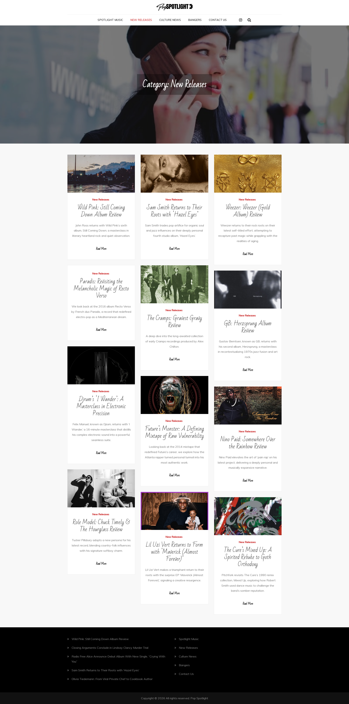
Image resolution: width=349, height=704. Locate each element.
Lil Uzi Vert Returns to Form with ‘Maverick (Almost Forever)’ (174, 551)
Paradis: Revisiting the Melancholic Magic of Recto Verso (101, 288)
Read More (101, 249)
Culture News (170, 20)
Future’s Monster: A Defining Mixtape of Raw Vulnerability (174, 432)
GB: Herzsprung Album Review (248, 327)
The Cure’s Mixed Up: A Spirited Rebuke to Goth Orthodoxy (248, 557)
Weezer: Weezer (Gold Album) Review (248, 211)
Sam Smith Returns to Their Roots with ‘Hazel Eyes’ (174, 211)
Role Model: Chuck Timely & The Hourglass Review (101, 526)
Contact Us (218, 20)
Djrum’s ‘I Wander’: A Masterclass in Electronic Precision (101, 406)
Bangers (195, 20)
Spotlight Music (110, 20)
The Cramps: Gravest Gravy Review (174, 322)
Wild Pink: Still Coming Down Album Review (101, 211)
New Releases (141, 20)
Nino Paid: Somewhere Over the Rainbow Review (247, 443)
